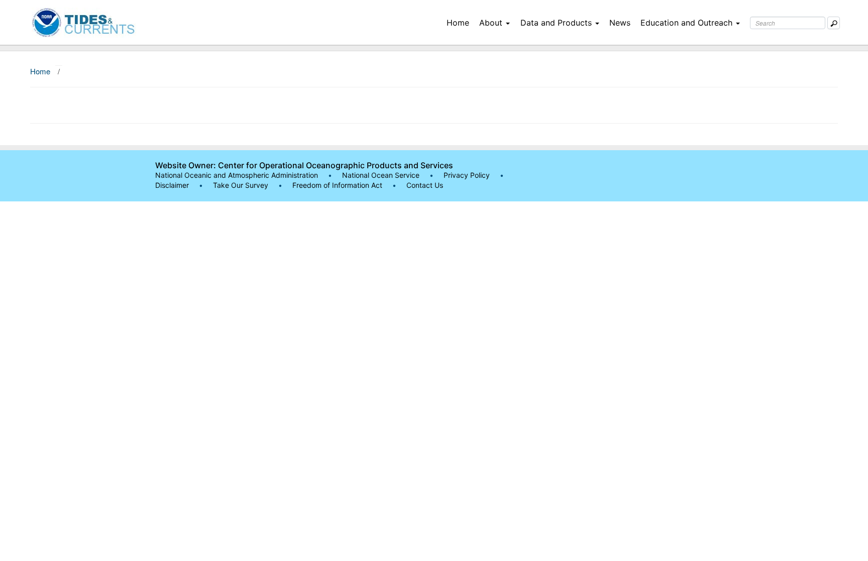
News (619, 23)
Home (458, 23)
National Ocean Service (380, 175)
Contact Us (424, 185)
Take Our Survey (241, 185)
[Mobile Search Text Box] (833, 23)
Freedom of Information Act (337, 185)
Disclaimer (172, 185)
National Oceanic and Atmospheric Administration (236, 175)
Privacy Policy (467, 175)
